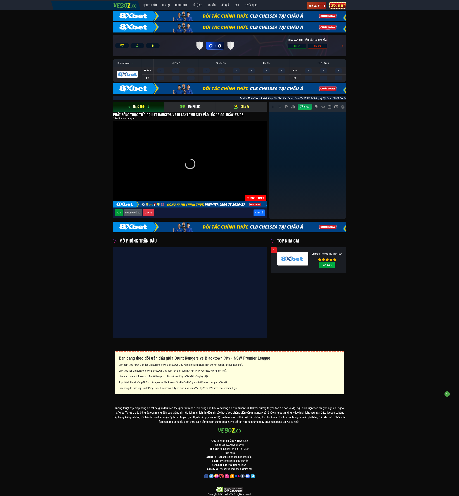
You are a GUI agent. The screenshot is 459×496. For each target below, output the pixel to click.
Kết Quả (225, 5)
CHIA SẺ (259, 212)
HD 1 (119, 212)
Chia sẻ (244, 106)
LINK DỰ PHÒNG (132, 212)
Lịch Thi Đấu (150, 5)
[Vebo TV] (125, 4)
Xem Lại (166, 5)
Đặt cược (327, 265)
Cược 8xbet (337, 5)
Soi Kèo (212, 5)
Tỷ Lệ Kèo (197, 5)
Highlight (181, 5)
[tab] (138, 107)
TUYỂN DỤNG (250, 5)
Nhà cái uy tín (317, 5)
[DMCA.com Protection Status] (229, 489)
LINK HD (148, 212)
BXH (237, 5)
